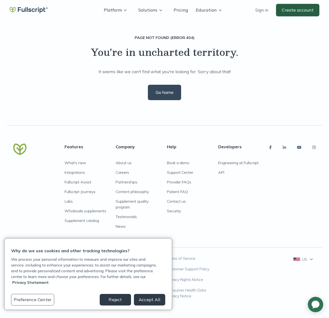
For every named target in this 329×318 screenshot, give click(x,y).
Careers (122, 172)
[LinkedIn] (284, 147)
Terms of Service (181, 258)
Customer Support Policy (188, 268)
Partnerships (126, 182)
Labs (69, 201)
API (221, 172)
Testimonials (126, 216)
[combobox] (304, 259)
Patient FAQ (177, 191)
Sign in (261, 10)
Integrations (75, 172)
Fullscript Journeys (80, 191)
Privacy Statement (30, 282)
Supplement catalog (82, 220)
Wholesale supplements (85, 210)
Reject (115, 299)
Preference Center (33, 299)
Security (174, 210)
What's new (75, 162)
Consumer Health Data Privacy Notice (186, 293)
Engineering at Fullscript (238, 162)
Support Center (180, 172)
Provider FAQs (179, 182)
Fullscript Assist (78, 182)
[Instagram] (314, 147)
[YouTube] (299, 147)
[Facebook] (270, 147)
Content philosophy (132, 191)
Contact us (176, 201)
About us (124, 162)
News (121, 226)
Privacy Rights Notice (185, 279)
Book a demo (178, 162)
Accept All (149, 299)
